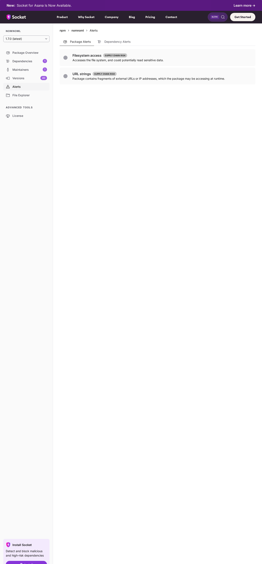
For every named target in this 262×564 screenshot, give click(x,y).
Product (62, 17)
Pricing (150, 17)
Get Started (242, 17)
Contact (171, 17)
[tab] (77, 42)
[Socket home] (16, 17)
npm (63, 30)
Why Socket (86, 17)
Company (111, 17)
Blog (132, 17)
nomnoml (77, 30)
